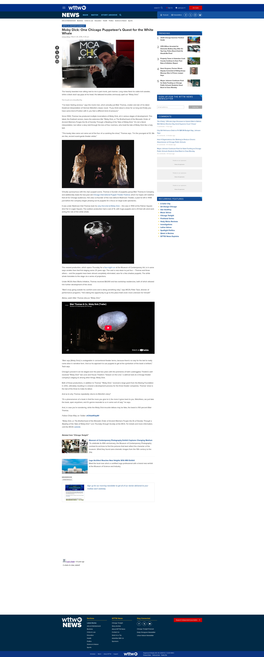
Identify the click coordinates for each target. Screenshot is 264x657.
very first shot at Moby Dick (109, 206)
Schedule (92, 654)
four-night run (109, 267)
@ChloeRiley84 (92, 415)
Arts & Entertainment (69, 21)
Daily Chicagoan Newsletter (146, 632)
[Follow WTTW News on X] (190, 15)
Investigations (166, 224)
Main (85, 15)
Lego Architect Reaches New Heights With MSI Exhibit (112, 460)
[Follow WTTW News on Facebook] (186, 15)
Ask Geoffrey (165, 209)
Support (116, 654)
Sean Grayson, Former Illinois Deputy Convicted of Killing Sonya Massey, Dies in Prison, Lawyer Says (172, 71)
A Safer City (165, 203)
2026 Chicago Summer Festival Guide (172, 38)
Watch (94, 15)
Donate (196, 7)
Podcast (165, 15)
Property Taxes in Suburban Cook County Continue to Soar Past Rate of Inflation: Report (172, 60)
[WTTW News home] (70, 15)
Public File (164, 655)
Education (98, 21)
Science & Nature (121, 21)
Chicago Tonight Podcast (145, 629)
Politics (111, 21)
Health (105, 21)
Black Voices (165, 212)
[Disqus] (108, 530)
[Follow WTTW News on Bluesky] (200, 15)
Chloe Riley (66, 37)
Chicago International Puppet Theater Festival (111, 194)
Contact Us (115, 632)
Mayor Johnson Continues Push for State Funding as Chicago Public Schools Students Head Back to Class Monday (172, 84)
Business (80, 21)
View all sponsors (179, 164)
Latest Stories (91, 623)
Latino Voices (166, 227)
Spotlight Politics (167, 230)
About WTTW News (118, 629)
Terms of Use (156, 655)
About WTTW (107, 654)
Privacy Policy (147, 655)
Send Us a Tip (116, 635)
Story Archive (109, 15)
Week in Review (167, 233)
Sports (130, 21)
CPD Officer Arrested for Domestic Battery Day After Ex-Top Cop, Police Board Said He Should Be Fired (171, 49)
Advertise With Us (118, 638)
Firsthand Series (167, 218)
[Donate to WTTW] (130, 654)
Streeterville (67, 479)
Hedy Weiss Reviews (169, 221)
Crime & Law (89, 21)
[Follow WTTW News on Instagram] (195, 15)
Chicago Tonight (167, 215)
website (77, 427)
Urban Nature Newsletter (145, 635)
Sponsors (115, 641)
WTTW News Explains (169, 236)
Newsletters (178, 15)
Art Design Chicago (168, 206)
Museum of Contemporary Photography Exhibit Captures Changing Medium (120, 440)
